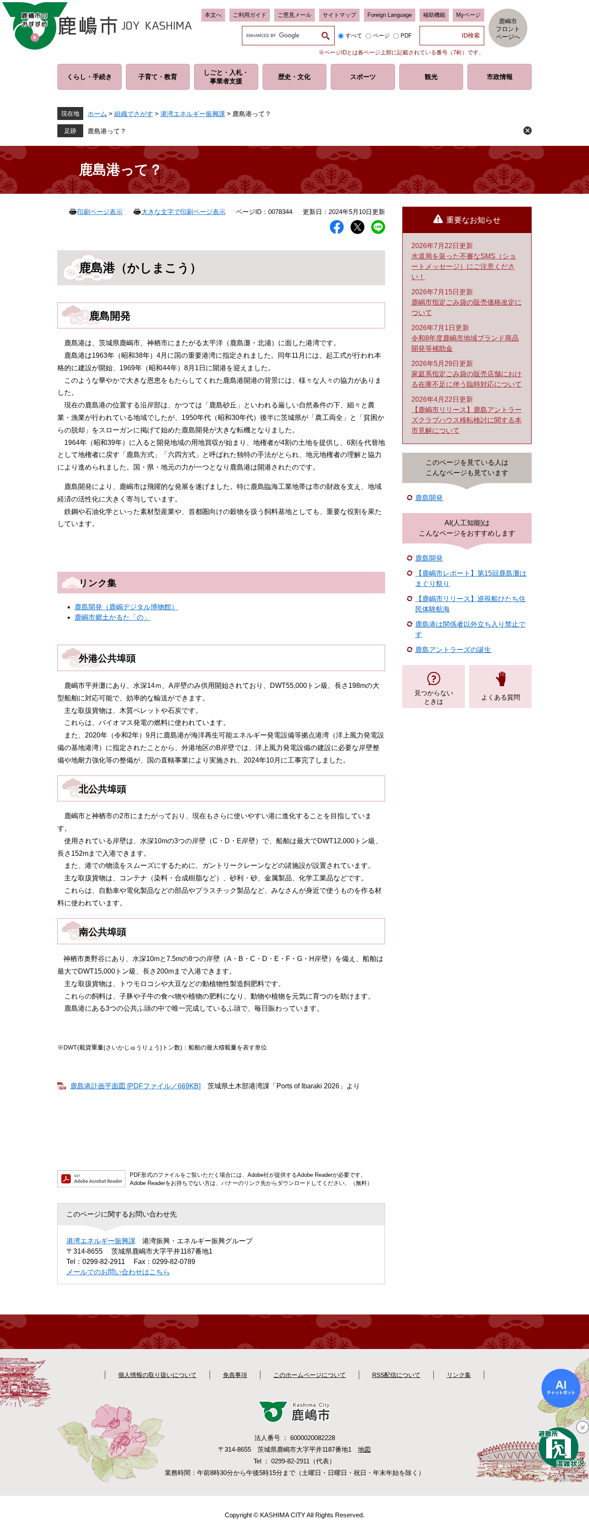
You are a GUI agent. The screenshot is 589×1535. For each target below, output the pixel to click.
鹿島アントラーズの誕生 (453, 649)
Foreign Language (389, 15)
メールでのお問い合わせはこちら (118, 1272)
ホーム (97, 113)
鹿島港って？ (107, 131)
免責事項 (235, 1374)
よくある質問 (500, 697)
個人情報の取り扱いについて (157, 1374)
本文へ (213, 15)
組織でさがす (133, 113)
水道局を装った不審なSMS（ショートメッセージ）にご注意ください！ (463, 266)
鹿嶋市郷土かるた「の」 (112, 617)
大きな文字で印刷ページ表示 (183, 211)
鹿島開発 (429, 497)
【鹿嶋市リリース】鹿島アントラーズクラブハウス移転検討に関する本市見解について (466, 420)
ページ (381, 35)
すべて (353, 35)
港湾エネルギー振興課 (192, 113)
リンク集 (459, 1374)
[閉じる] (582, 1427)
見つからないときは (433, 697)
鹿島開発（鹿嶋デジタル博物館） (126, 607)
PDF (406, 35)
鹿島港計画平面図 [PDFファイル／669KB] (135, 1086)
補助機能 (434, 15)
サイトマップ (339, 15)
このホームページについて (309, 1374)
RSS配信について (396, 1374)
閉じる (527, 130)
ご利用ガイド (249, 15)
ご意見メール (294, 15)
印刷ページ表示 (99, 211)
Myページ (468, 15)
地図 (364, 1449)
